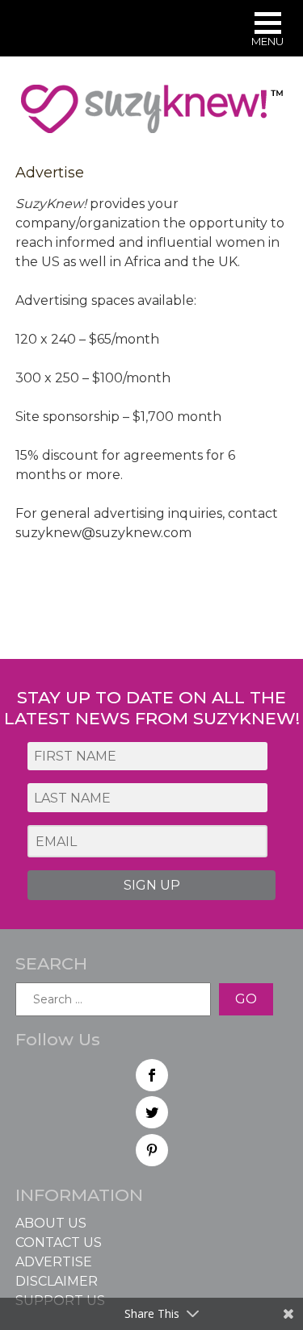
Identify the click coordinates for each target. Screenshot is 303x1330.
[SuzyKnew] (152, 116)
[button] (267, 31)
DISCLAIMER (56, 1281)
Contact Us (58, 1242)
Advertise (53, 1262)
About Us (50, 1223)
